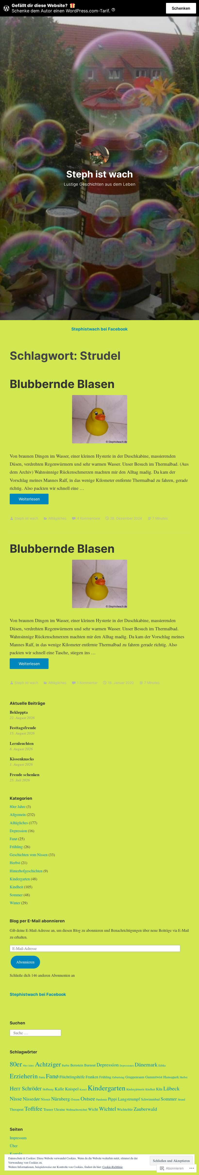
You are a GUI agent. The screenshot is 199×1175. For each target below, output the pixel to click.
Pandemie (101, 1099)
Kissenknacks (22, 759)
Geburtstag (118, 1077)
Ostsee (88, 1098)
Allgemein (18, 814)
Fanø (13, 838)
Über (13, 1145)
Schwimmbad (150, 1099)
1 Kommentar (87, 683)
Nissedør (31, 1099)
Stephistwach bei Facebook (99, 329)
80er (16, 1063)
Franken (92, 1076)
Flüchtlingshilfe (72, 1077)
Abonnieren (25, 961)
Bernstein (76, 1065)
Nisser (45, 1099)
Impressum (18, 1137)
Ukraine (59, 1109)
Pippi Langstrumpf (124, 1099)
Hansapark (171, 1076)
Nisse (16, 1098)
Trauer (48, 1109)
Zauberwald (145, 1109)
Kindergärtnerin (135, 1089)
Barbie (65, 1065)
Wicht (93, 1109)
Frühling (16, 846)
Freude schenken (24, 774)
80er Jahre (17, 806)
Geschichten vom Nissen (29, 854)
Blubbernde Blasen (62, 384)
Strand (181, 1099)
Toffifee (33, 1108)
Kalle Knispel (67, 1089)
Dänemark (146, 1064)
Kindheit (16, 886)
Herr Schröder (26, 1088)
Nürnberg (60, 1098)
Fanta (42, 1077)
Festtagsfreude (23, 728)
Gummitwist (153, 1077)
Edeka (162, 1065)
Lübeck (171, 1088)
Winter (15, 902)
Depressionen (127, 1065)
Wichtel (107, 1108)
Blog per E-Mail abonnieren (37, 920)
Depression (18, 830)
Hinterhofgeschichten (26, 870)
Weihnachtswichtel (76, 1109)
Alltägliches (57, 518)
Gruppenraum (134, 1077)
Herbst (15, 862)
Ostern (75, 1099)
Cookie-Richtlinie (112, 1167)
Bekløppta (19, 712)
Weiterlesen (25, 500)
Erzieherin (24, 1075)
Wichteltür (125, 1109)
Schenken (181, 8)
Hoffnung (48, 1089)
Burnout (90, 1065)
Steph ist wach (99, 174)
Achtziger (48, 1063)
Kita (159, 1088)
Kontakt (16, 1153)
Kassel (83, 1089)
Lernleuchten (21, 743)
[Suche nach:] (35, 1032)
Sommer (16, 894)
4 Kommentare (88, 518)
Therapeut (17, 1109)
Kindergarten (20, 878)
